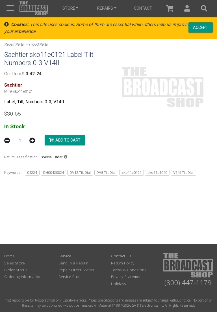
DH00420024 (53, 172)
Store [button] (68, 8)
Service (64, 255)
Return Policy (122, 263)
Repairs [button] (105, 8)
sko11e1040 (157, 172)
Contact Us (121, 255)
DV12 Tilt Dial (80, 172)
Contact (143, 8)
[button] (187, 8)
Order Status (15, 269)
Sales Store (14, 263)
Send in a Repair (73, 263)
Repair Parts (14, 44)
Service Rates (70, 276)
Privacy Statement (127, 276)
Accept (200, 27)
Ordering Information (23, 276)
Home (9, 255)
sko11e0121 (132, 172)
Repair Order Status (76, 269)
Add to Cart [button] (67, 140)
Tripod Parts (38, 44)
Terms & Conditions (128, 269)
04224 (32, 172)
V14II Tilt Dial (183, 172)
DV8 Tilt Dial (106, 172)
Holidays (118, 283)
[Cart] (170, 8)
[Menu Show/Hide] (10, 8)
